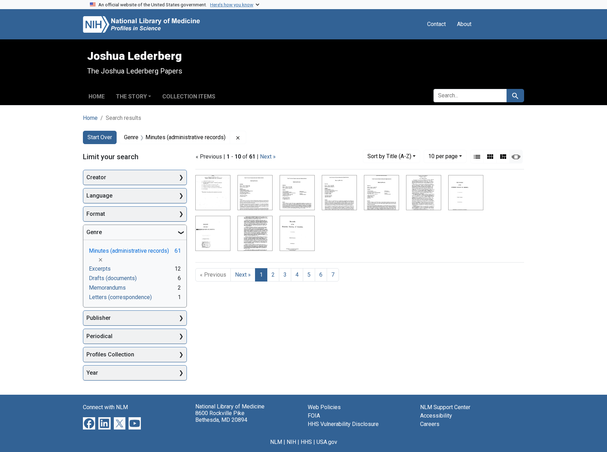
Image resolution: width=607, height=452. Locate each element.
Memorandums (107, 287)
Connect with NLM (105, 407)
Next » (268, 156)
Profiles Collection (110, 354)
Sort (389, 156)
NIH (291, 442)
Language (99, 195)
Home (97, 96)
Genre (94, 232)
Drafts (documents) (113, 278)
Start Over (99, 137)
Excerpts (100, 268)
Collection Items (188, 96)
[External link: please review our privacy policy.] (89, 423)
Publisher (98, 318)
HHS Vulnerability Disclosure (343, 424)
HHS (306, 442)
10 (443, 156)
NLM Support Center (445, 407)
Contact (436, 24)
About (464, 24)
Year (92, 372)
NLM (276, 442)
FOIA (314, 415)
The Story (131, 96)
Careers (429, 424)
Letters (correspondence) (120, 297)
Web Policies (324, 407)
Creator (96, 177)
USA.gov (326, 442)
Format (95, 214)
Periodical (99, 336)
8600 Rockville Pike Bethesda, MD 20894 (221, 416)
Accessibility (436, 415)
